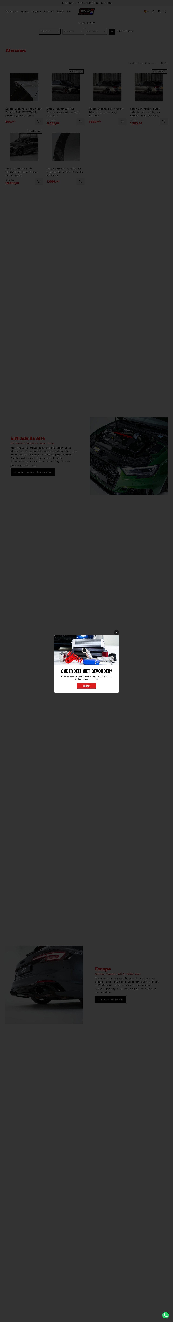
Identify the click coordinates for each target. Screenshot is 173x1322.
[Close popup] (116, 632)
